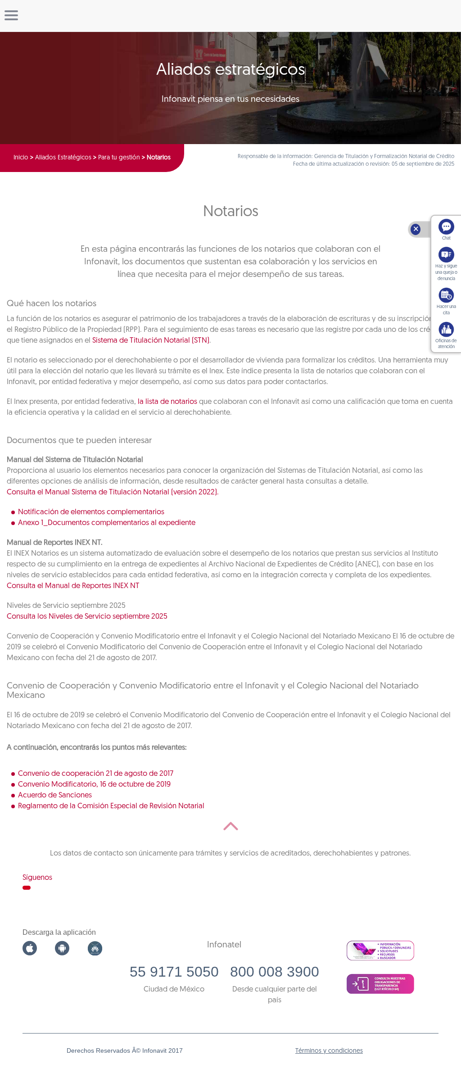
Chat (446, 238)
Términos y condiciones (329, 1051)
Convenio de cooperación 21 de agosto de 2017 (95, 774)
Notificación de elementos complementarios (91, 512)
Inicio (21, 157)
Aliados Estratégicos (63, 157)
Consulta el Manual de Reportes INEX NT (73, 586)
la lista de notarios (167, 402)
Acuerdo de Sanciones (55, 795)
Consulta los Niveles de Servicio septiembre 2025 (87, 616)
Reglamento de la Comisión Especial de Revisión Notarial (111, 806)
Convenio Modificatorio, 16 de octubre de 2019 (94, 784)
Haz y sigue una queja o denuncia (446, 272)
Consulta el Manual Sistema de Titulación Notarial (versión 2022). (113, 492)
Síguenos (37, 878)
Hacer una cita (446, 310)
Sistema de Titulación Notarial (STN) (150, 340)
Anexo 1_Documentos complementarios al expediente (106, 523)
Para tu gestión (119, 157)
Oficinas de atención (446, 344)
